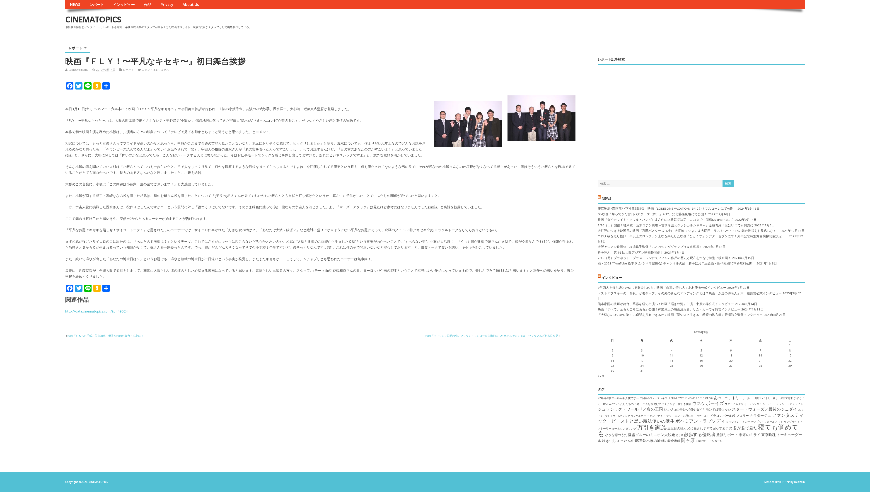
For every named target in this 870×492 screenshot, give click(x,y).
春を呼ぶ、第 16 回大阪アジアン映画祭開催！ (630, 252)
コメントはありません (155, 70)
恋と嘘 (679, 435)
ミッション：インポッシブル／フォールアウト (754, 422)
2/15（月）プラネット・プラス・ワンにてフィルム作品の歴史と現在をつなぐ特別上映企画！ (664, 258)
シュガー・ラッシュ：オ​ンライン (782, 404)
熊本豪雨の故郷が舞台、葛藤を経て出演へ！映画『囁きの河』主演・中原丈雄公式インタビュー (666, 304)
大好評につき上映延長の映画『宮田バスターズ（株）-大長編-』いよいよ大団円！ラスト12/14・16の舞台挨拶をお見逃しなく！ (689, 231)
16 (612, 361)
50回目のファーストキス (653, 398)
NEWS (75, 4)
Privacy (166, 4)
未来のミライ (750, 434)
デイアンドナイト (655, 416)
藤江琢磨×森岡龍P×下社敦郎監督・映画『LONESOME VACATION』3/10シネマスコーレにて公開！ (667, 208)
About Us (191, 4)
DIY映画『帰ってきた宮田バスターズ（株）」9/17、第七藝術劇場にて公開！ (652, 214)
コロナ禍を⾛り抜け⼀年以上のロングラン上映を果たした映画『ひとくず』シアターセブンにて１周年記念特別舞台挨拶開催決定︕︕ (693, 236)
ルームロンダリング (624, 428)
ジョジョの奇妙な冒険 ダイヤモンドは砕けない (697, 409)
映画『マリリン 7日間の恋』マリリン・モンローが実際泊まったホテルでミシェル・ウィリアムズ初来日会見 (491, 336)
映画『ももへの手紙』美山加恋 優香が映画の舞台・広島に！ (106, 336)
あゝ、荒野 (753, 398)
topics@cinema (78, 70)
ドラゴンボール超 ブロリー (729, 415)
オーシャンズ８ (753, 404)
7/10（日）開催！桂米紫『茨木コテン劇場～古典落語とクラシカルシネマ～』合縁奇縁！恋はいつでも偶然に (675, 225)
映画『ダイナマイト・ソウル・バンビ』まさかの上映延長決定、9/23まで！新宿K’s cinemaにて (666, 220)
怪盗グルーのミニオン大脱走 (651, 434)
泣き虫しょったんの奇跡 (622, 440)
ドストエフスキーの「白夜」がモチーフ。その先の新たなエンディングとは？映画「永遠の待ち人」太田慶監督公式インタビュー (690, 293)
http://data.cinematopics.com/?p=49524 (96, 311)
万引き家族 (652, 427)
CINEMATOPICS (93, 19)
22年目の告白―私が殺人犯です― (618, 398)
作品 (147, 4)
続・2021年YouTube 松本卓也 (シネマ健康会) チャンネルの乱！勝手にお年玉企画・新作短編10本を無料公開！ (677, 263)
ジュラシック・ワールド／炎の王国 (630, 409)
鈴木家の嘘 (652, 440)
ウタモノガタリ (734, 404)
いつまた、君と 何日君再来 (776, 398)
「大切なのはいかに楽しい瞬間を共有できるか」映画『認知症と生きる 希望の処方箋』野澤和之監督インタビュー (680, 315)
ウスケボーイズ (708, 403)
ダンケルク (637, 415)
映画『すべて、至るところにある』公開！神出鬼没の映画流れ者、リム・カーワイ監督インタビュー (669, 309)
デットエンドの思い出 (680, 416)
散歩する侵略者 (700, 434)
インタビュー (124, 4)
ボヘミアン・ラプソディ (700, 421)
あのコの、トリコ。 (730, 397)
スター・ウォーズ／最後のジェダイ (764, 409)
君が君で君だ (745, 428)
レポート (96, 4)
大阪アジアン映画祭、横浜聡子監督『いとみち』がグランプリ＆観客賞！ (650, 247)
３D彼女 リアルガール (709, 441)
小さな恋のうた (616, 435)
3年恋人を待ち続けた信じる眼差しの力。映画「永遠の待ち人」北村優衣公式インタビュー (662, 288)
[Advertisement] (701, 118)
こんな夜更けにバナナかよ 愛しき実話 (667, 404)
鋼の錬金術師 (670, 441)
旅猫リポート (727, 434)
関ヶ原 (688, 440)
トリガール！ (701, 415)
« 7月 (601, 376)
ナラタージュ (760, 415)
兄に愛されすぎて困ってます (707, 428)
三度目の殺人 (676, 428)
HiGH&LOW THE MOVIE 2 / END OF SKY (690, 398)
